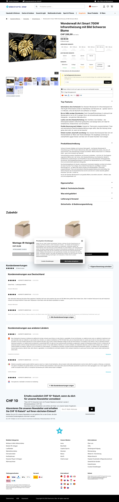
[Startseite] (8, 18)
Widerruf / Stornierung (94, 454)
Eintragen (107, 82)
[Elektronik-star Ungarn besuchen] (71, 480)
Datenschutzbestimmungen (98, 477)
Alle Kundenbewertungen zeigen (62, 317)
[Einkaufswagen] (112, 6)
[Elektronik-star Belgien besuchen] (74, 484)
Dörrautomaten (10, 454)
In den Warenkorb (87, 254)
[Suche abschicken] (36, 7)
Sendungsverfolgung (94, 448)
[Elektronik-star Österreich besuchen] (65, 476)
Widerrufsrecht (92, 456)
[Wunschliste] (108, 6)
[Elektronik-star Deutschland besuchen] (61, 476)
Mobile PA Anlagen (12, 446)
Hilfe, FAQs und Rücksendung (105, 1)
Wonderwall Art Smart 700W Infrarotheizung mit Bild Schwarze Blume (60, 18)
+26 (109, 66)
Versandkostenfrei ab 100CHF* (33, 1)
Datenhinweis (92, 464)
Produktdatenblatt (64, 36)
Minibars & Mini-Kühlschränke (15, 443)
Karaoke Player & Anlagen (14, 459)
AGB (17, 498)
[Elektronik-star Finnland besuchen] (71, 484)
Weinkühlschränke (11, 451)
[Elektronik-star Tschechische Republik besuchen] (68, 480)
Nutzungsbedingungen (93, 478)
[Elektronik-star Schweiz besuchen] (68, 476)
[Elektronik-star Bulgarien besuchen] (68, 484)
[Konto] (104, 6)
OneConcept (64, 459)
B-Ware (102, 13)
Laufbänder (9, 448)
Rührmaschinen (10, 461)
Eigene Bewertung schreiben (101, 266)
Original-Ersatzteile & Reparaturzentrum (100, 459)
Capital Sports (64, 448)
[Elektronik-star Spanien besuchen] (61, 480)
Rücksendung (92, 451)
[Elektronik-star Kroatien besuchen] (61, 484)
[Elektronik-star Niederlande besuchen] (61, 488)
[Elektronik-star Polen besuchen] (74, 480)
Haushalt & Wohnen (15, 18)
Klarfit (62, 456)
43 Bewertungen (64, 41)
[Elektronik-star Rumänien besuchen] (65, 484)
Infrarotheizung (36, 18)
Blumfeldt (63, 446)
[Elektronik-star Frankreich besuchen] (71, 476)
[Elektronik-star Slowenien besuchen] (68, 488)
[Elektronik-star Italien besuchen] (74, 476)
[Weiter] (115, 13)
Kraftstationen (10, 456)
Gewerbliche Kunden (94, 461)
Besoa (62, 454)
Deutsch (94, 6)
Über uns (90, 443)
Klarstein (63, 451)
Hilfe (89, 446)
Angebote (82, 13)
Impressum (25, 498)
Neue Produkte (93, 13)
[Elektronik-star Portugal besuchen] (65, 488)
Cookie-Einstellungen (94, 467)
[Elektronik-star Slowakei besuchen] (65, 480)
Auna (62, 443)
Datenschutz (10, 498)
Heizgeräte (26, 18)
